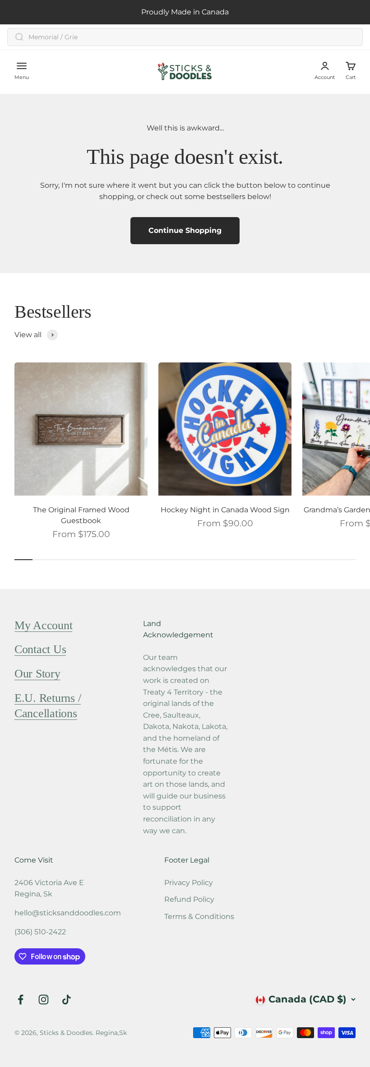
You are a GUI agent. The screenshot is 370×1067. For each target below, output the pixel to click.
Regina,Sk (111, 1033)
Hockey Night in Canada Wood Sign (225, 510)
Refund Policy (189, 899)
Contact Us (40, 649)
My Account (43, 625)
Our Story (37, 673)
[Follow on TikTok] (66, 999)
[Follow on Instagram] (43, 999)
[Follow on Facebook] (20, 999)
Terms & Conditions (199, 916)
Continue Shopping (185, 230)
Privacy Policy (188, 882)
